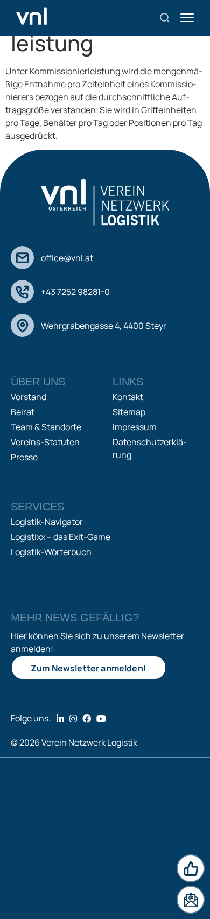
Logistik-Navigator (47, 522)
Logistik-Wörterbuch (51, 552)
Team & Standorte (46, 427)
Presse (24, 457)
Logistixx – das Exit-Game (60, 537)
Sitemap (129, 412)
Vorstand (28, 397)
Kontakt (128, 397)
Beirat (22, 412)
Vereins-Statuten (45, 442)
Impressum (135, 427)
